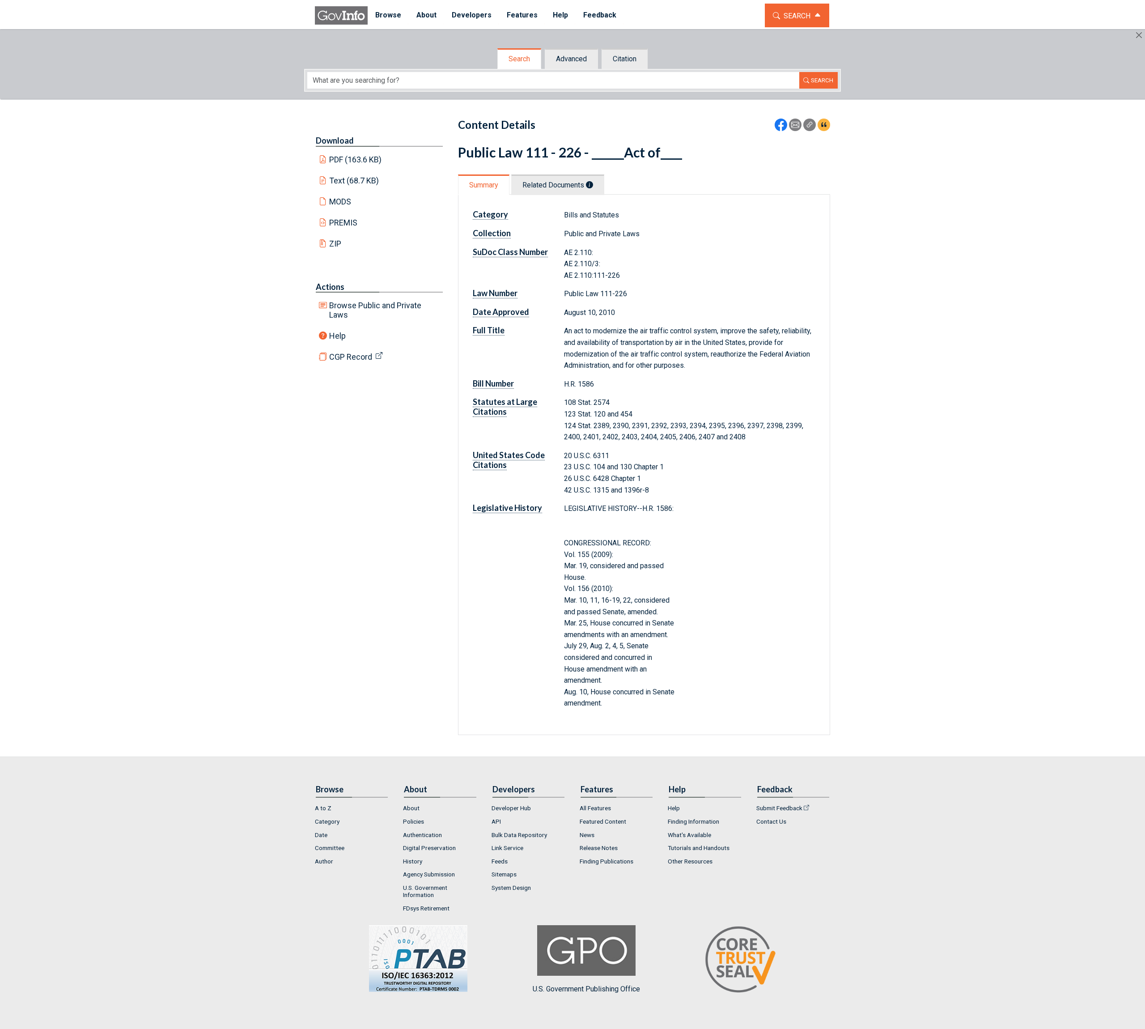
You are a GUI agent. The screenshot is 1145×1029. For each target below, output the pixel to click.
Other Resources (690, 861)
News (587, 834)
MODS (340, 201)
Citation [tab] (624, 59)
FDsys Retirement (426, 908)
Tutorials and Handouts (698, 847)
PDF (355, 159)
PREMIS (343, 222)
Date (321, 834)
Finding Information (693, 821)
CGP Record (350, 356)
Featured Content (603, 821)
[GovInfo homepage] (341, 15)
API (496, 821)
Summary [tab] (483, 185)
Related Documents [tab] (554, 185)
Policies (413, 821)
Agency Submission (429, 874)
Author (324, 861)
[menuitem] (388, 15)
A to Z (323, 808)
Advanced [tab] (571, 59)
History (412, 861)
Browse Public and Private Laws (375, 310)
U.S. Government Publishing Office (586, 989)
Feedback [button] (599, 15)
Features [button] (522, 15)
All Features (595, 808)
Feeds (500, 861)
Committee (329, 847)
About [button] (426, 15)
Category (327, 821)
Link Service (507, 847)
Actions (330, 287)
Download (335, 140)
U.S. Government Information (425, 891)
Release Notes (599, 847)
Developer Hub (511, 808)
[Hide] (1139, 35)
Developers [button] (472, 15)
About (411, 808)
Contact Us (771, 821)
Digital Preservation (429, 847)
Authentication (422, 834)
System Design (511, 887)
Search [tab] (519, 59)
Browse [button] (388, 15)
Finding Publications (606, 861)
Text (354, 180)
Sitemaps (504, 874)
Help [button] (560, 15)
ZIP (335, 243)
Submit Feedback (779, 808)
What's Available (689, 834)
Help (337, 335)
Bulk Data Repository (519, 834)
